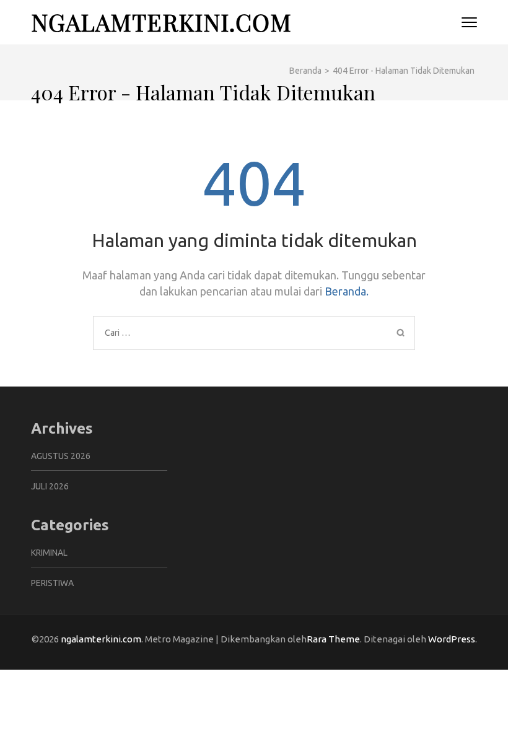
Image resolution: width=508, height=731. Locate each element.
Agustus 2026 (60, 456)
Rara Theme (333, 639)
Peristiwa (52, 583)
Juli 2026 (50, 486)
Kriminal (49, 553)
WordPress (451, 639)
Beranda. (347, 291)
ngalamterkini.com (161, 22)
